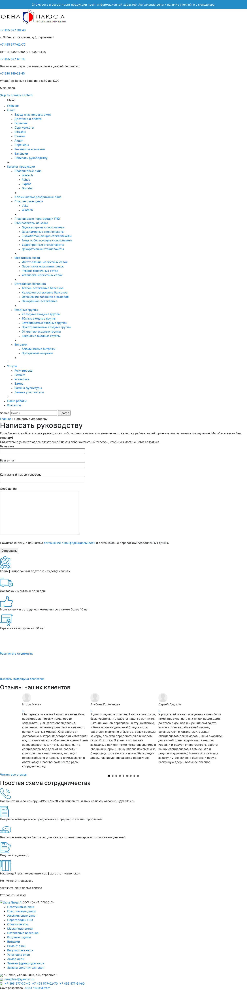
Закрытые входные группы (41, 336)
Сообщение (8, 488)
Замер (19, 383)
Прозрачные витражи (37, 353)
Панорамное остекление (39, 301)
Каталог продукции (21, 166)
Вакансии (21, 153)
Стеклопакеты (17, 924)
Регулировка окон (20, 950)
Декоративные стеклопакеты (43, 249)
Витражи (20, 344)
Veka (25, 205)
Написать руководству (31, 158)
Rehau (26, 179)
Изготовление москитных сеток (45, 262)
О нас (11, 110)
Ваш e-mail (7, 460)
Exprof (26, 184)
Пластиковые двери (28, 201)
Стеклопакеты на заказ (31, 223)
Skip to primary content (16, 95)
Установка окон (18, 954)
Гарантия (20, 123)
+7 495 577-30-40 (13, 30)
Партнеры (21, 145)
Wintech (27, 175)
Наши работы (17, 401)
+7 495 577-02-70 (12, 44)
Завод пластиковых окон (32, 114)
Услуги (12, 366)
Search (4, 413)
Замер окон (15, 959)
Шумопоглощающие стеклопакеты (47, 236)
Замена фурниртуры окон (25, 963)
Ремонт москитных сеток (40, 270)
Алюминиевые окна (21, 915)
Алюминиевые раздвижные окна (37, 197)
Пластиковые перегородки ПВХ (37, 218)
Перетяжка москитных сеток (43, 266)
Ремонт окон (16, 946)
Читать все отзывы (13, 774)
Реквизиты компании (29, 149)
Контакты (14, 405)
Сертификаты (24, 127)
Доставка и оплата (28, 119)
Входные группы (26, 310)
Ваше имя (7, 446)
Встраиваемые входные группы (44, 323)
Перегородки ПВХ (20, 920)
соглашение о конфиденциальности (69, 543)
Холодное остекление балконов (44, 292)
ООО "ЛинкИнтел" (37, 988)
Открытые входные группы (41, 331)
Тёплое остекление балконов (42, 288)
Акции (19, 140)
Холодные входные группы (41, 314)
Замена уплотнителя (29, 392)
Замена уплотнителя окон (25, 967)
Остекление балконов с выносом (45, 297)
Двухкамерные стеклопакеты (43, 231)
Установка (21, 379)
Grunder (27, 188)
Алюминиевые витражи (39, 349)
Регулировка (23, 370)
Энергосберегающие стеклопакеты (47, 240)
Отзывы (20, 132)
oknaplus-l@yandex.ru (19, 979)
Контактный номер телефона (20, 474)
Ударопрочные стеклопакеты (43, 244)
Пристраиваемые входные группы (46, 327)
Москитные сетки (27, 257)
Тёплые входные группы (39, 318)
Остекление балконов (30, 284)
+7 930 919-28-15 (12, 73)
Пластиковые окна (27, 171)
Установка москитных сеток (42, 275)
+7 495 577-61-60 (12, 59)
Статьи (19, 136)
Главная (13, 106)
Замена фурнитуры (28, 388)
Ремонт (19, 375)
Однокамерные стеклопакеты (43, 227)
